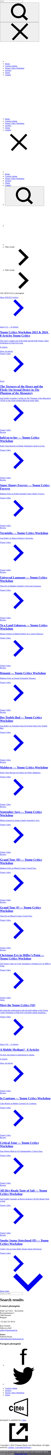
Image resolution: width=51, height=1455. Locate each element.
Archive (8, 70)
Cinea (23, 1420)
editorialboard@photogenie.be (12, 1339)
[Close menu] (19, 32)
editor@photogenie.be (8, 1330)
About (7, 73)
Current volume (11, 66)
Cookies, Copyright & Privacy (19, 1447)
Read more (19, 1454)
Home (7, 64)
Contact (8, 75)
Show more (5, 1291)
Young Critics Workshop (14, 68)
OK (25, 1454)
